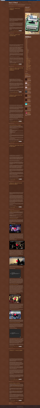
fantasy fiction (16, 92)
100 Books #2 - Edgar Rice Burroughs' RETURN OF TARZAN (15, 183)
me (20, 398)
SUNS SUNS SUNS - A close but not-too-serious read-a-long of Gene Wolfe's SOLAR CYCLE (28, 10)
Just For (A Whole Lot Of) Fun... (14, 383)
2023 (26, 41)
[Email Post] (18, 141)
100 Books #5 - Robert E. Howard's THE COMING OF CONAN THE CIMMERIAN (16, 69)
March (26, 56)
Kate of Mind (13, 2)
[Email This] (19, 30)
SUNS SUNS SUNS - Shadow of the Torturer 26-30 (29, 87)
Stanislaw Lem (18, 31)
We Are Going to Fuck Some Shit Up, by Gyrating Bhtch (15, 322)
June (26, 54)
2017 (26, 45)
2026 (26, 39)
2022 (26, 42)
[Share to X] (20, 30)
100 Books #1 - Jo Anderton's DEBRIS (15, 350)
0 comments (16, 141)
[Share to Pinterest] (21, 30)
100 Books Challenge (12, 31)
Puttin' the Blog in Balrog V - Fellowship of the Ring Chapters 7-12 (29, 108)
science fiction (15, 31)
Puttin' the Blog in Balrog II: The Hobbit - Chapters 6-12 (29, 79)
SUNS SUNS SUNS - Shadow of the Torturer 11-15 (29, 83)
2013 (26, 48)
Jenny (19, 398)
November (27, 50)
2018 (26, 44)
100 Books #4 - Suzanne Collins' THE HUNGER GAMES (15, 95)
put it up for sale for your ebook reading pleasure (16, 386)
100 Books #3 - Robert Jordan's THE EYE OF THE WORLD (28, 65)
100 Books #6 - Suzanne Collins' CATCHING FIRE (14, 35)
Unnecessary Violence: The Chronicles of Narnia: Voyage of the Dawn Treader (28, 75)
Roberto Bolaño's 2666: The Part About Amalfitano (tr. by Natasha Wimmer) (29, 113)
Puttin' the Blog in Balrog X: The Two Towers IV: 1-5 (28, 99)
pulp (14, 207)
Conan (14, 92)
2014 (26, 47)
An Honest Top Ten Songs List (14, 210)
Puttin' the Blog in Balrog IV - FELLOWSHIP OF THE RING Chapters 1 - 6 (29, 95)
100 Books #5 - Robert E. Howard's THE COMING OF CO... (28, 61)
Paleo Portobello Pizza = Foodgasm (15, 125)
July (26, 53)
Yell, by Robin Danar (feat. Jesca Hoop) (13, 218)
